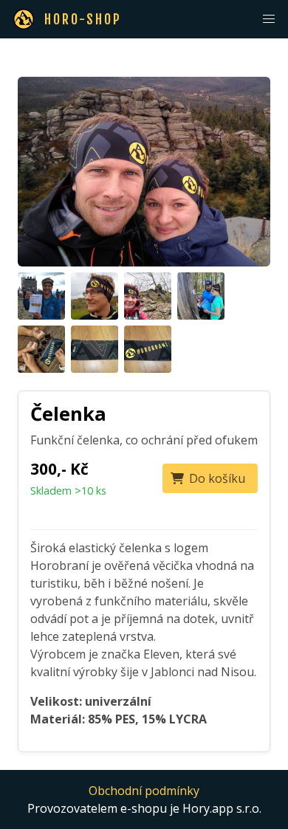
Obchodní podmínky (144, 790)
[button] (269, 19)
